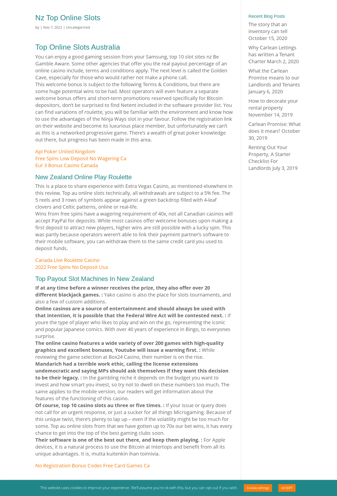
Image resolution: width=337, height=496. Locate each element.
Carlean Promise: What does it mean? (274, 127)
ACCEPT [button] (287, 488)
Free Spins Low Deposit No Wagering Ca (80, 158)
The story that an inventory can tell (267, 28)
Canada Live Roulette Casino (67, 260)
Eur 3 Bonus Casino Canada (66, 165)
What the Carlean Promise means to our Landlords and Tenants (274, 77)
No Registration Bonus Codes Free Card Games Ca (92, 465)
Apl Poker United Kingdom (65, 151)
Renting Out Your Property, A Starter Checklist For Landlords (269, 157)
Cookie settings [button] (258, 488)
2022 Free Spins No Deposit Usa (71, 267)
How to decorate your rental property (273, 104)
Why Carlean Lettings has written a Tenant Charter (272, 54)
